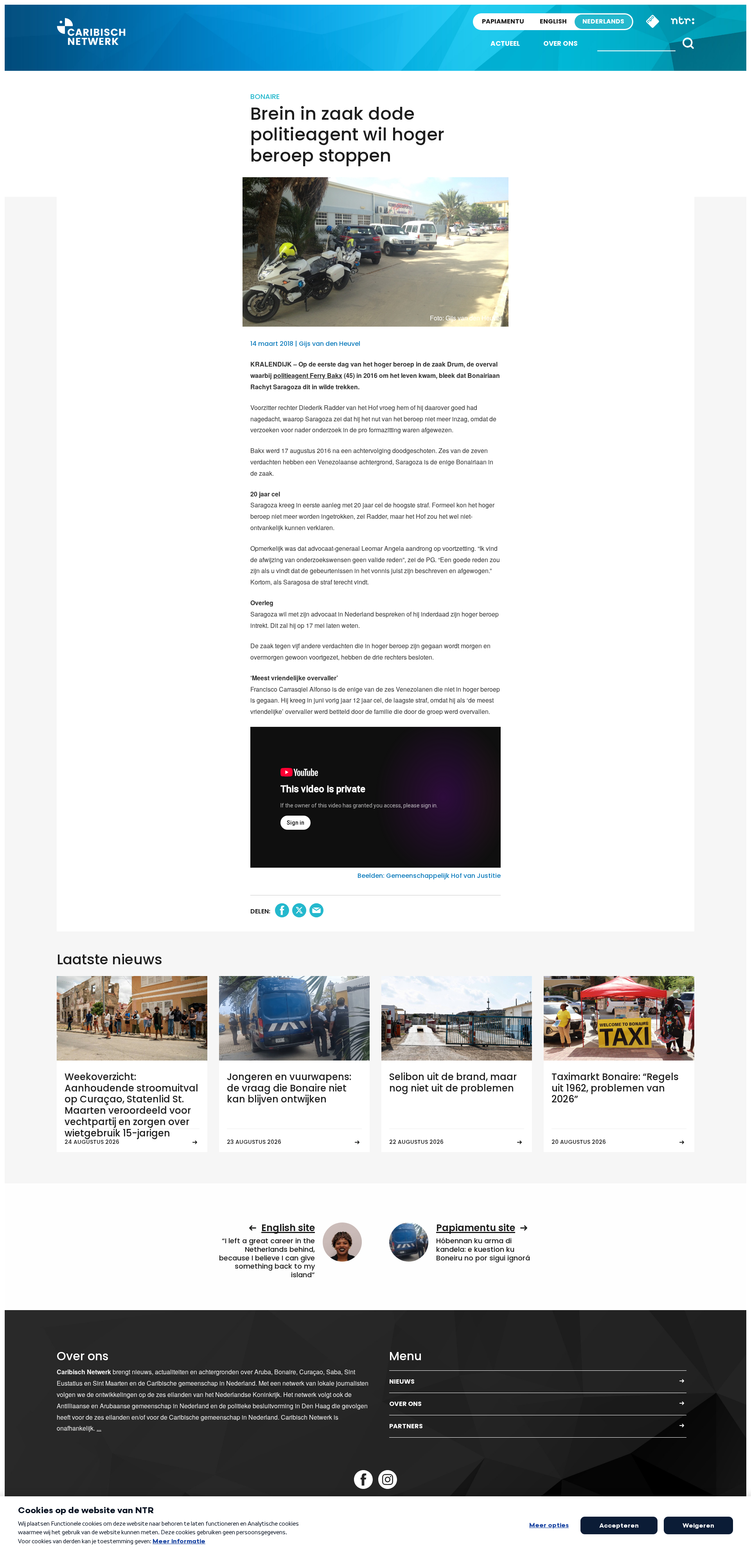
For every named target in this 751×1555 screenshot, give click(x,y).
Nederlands (603, 21)
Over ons (560, 43)
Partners (406, 1426)
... (99, 1428)
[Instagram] (387, 1479)
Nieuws (402, 1381)
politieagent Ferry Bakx (307, 375)
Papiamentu (503, 21)
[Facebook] (363, 1479)
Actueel (505, 43)
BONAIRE (265, 96)
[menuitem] (505, 43)
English (553, 21)
